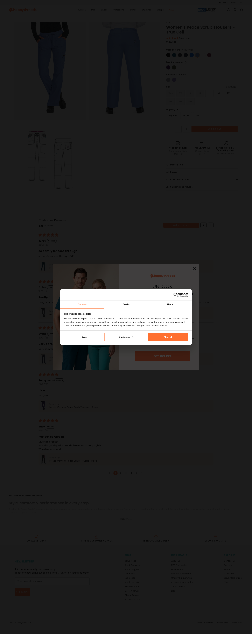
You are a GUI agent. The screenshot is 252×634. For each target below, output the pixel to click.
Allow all (168, 337)
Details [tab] (126, 304)
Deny (84, 337)
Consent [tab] (82, 304)
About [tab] (170, 304)
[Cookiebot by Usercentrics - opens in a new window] (175, 295)
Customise (124, 337)
